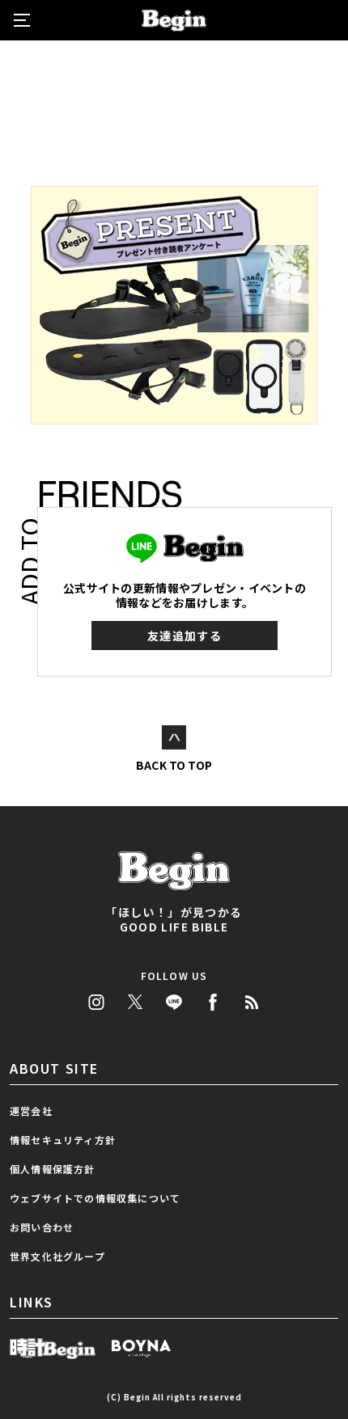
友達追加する (184, 635)
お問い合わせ (42, 1227)
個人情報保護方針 (52, 1169)
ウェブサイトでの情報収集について (95, 1198)
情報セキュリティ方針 (63, 1140)
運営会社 (31, 1110)
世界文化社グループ (57, 1256)
